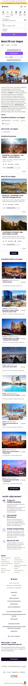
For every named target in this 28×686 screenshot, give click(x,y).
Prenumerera (14, 659)
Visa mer (14, 253)
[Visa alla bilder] (24, 81)
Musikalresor (17, 572)
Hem (2, 45)
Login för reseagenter (14, 607)
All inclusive (7, 123)
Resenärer (5, 29)
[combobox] (12, 20)
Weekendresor (4, 565)
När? (3, 24)
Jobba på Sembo (14, 598)
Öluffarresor (17, 563)
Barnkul (2, 572)
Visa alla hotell (14, 488)
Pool (23, 120)
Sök (14, 34)
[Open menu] (25, 6)
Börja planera (14, 53)
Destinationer (14, 604)
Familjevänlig (7, 120)
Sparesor (16, 568)
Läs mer (3, 114)
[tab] (3, 14)
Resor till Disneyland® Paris (7, 563)
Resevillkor (14, 592)
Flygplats (7, 57)
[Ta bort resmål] (25, 20)
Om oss (14, 595)
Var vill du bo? (5, 19)
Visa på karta (6, 132)
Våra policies (14, 619)
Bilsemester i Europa (5, 570)
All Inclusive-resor (18, 559)
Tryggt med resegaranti (14, 601)
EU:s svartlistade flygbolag (14, 611)
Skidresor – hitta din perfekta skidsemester (20, 566)
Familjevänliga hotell (18, 570)
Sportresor (3, 568)
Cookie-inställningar (15, 636)
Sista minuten (17, 557)
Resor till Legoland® (18, 561)
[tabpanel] (14, 27)
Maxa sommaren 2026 (6, 557)
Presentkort (14, 631)
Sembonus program (14, 623)
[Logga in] (21, 6)
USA (8, 45)
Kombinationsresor (5, 561)
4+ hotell (16, 120)
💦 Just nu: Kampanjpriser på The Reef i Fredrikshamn (14, 3)
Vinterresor (3, 559)
